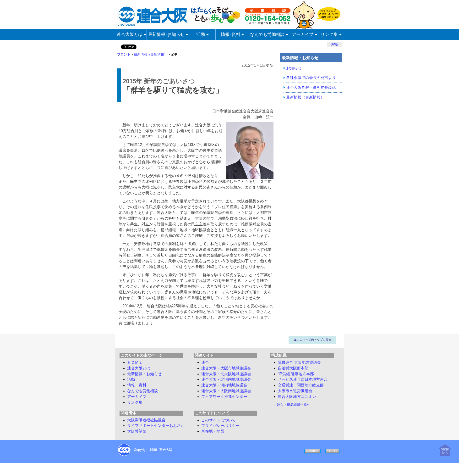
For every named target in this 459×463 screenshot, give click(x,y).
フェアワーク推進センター (224, 397)
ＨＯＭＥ (134, 362)
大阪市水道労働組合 (295, 391)
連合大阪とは (138, 368)
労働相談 (142, 391)
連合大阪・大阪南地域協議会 (226, 391)
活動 (131, 379)
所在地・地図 (212, 431)
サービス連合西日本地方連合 (303, 379)
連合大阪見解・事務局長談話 (311, 87)
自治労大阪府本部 (293, 368)
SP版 (334, 44)
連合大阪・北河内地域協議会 (226, 379)
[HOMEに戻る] (179, 24)
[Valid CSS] (332, 450)
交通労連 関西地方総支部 (301, 385)
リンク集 (134, 402)
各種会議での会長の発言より (311, 78)
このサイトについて (218, 420)
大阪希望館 (136, 431)
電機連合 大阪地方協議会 (299, 362)
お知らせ (293, 68)
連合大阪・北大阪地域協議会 (226, 374)
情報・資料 (136, 385)
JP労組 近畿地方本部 (296, 374)
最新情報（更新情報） (150, 54)
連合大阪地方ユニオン (297, 397)
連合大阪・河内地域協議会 (224, 385)
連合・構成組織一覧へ (293, 404)
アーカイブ (136, 397)
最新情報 (144, 374)
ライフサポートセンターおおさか (156, 426)
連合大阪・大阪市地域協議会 (226, 368)
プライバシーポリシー (220, 426)
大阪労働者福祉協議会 (146, 420)
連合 (205, 362)
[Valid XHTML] (312, 450)
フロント (124, 54)
